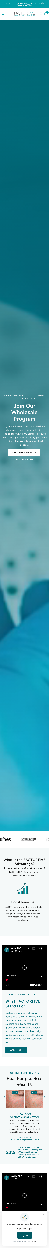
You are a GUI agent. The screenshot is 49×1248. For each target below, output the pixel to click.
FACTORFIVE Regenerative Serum (25, 1140)
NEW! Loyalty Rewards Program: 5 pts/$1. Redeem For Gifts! (26, 4)
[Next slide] (44, 1096)
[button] (24, 452)
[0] (45, 13)
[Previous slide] (4, 1096)
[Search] (41, 13)
